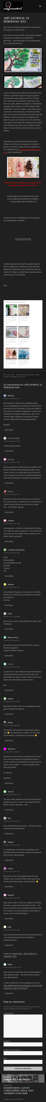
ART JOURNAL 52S (14, 377)
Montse (11, 584)
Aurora (11, 791)
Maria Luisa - (13, 637)
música (23, 377)
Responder (9, 430)
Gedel (10, 868)
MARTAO (11, 749)
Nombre (7, 1041)
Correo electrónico (13, 1050)
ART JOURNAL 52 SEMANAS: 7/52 (23, 319)
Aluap (10, 722)
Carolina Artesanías (16, 550)
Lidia (10, 613)
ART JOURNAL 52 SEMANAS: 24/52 (11, 319)
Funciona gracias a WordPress (13, 1099)
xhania (10, 698)
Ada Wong (21, 375)
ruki (9, 927)
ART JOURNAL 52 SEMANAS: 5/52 (11, 341)
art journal (31, 375)
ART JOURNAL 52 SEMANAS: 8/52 (11, 363)
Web (5, 1059)
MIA (9, 818)
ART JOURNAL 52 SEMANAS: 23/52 (23, 341)
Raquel (11, 842)
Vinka (10, 964)
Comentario (9, 1013)
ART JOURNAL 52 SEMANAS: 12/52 (23, 363)
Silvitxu (11, 395)
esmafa (11, 520)
